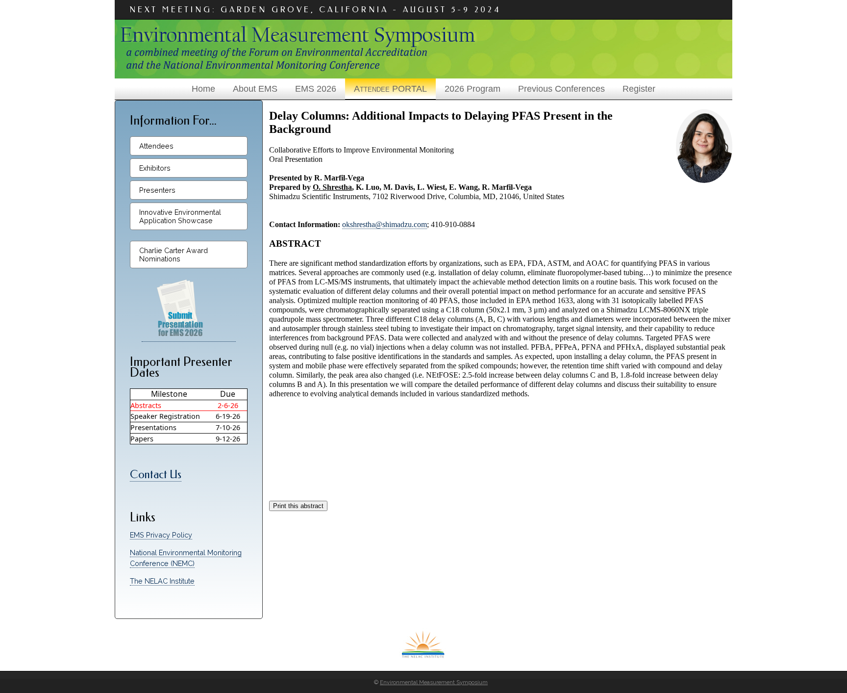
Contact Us (155, 474)
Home (203, 89)
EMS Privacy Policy (161, 535)
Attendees (156, 146)
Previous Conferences (561, 89)
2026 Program (472, 89)
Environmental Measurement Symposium (434, 682)
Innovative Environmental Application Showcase (180, 216)
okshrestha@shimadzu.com (384, 224)
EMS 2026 (315, 89)
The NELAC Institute (162, 581)
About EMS (255, 89)
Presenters (157, 190)
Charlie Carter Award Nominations (173, 254)
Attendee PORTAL (390, 89)
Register (639, 89)
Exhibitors (155, 168)
